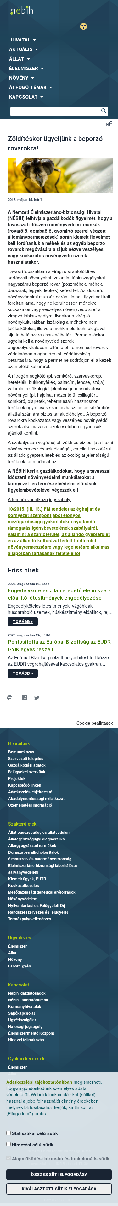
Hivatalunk (19, 743)
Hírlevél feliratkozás (26, 1040)
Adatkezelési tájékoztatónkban (39, 1082)
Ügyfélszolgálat (22, 1020)
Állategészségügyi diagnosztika (36, 839)
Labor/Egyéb (19, 966)
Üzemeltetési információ (30, 805)
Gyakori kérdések (26, 1058)
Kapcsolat (18, 984)
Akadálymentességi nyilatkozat (36, 798)
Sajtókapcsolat (21, 1013)
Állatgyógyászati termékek (32, 845)
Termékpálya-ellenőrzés (29, 919)
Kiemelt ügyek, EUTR (27, 879)
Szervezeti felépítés (25, 758)
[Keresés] (103, 111)
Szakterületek (22, 823)
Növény (15, 959)
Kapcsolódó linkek (24, 785)
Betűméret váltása (109, 123)
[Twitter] (37, 698)
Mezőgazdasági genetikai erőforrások (42, 892)
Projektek (16, 778)
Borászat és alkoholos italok (33, 852)
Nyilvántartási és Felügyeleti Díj (36, 905)
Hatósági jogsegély (25, 1026)
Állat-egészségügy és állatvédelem (39, 832)
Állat (12, 952)
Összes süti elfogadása (59, 1174)
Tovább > (23, 621)
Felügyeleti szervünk (26, 772)
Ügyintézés (19, 937)
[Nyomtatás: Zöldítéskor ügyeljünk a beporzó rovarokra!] (9, 698)
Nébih (29, 10)
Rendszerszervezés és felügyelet (38, 912)
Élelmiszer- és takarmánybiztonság (39, 859)
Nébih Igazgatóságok (27, 993)
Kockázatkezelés (23, 885)
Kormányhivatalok (24, 1006)
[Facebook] (24, 698)
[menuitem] (59, 40)
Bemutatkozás (21, 752)
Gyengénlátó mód (86, 26)
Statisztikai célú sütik (34, 1133)
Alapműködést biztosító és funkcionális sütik (60, 1158)
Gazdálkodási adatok (27, 765)
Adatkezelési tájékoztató (30, 791)
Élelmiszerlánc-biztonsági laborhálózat (42, 865)
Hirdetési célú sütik (32, 1144)
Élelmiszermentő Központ (31, 1033)
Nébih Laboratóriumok (28, 1000)
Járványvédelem (23, 872)
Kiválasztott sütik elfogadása (59, 1188)
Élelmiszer (17, 946)
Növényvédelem (22, 899)
